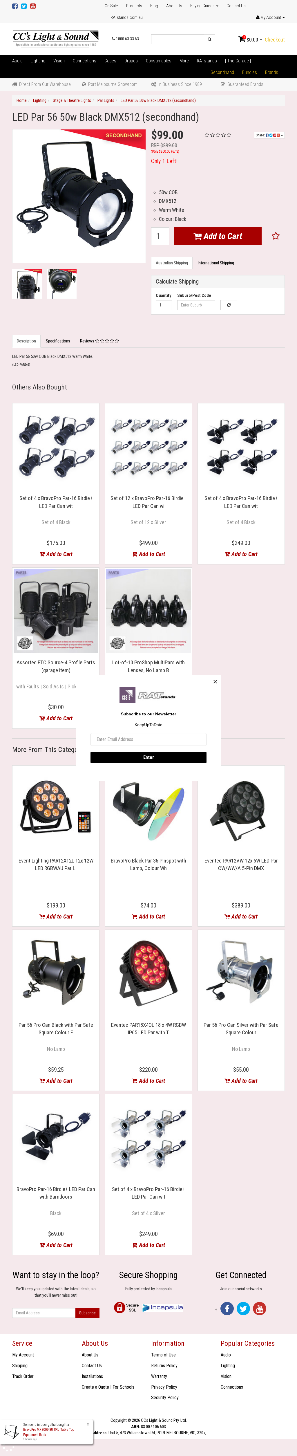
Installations (92, 1376)
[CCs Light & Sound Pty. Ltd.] (55, 39)
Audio (17, 61)
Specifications (58, 341)
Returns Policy (164, 1365)
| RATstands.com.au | (126, 17)
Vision (59, 61)
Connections (84, 61)
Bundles (249, 72)
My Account (23, 1355)
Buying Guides (202, 5)
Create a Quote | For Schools (108, 1387)
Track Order (23, 1376)
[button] (276, 236)
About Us (174, 5)
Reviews (87, 341)
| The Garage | (238, 61)
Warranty (159, 1376)
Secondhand (222, 72)
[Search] (209, 39)
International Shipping (216, 263)
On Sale (111, 5)
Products (134, 5)
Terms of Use (163, 1355)
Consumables (158, 61)
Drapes (131, 61)
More (184, 61)
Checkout (275, 40)
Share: (261, 135)
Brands (271, 72)
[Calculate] (228, 305)
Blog (154, 5)
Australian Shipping (172, 263)
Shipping (20, 1365)
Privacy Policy (164, 1387)
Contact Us (236, 5)
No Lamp (56, 1049)
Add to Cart (222, 236)
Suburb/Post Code (194, 295)
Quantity (163, 295)
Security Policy (165, 1397)
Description (26, 341)
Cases (110, 61)
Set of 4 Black (55, 522)
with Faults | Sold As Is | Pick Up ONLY (55, 686)
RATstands (207, 61)
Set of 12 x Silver (148, 522)
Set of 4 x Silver (148, 1213)
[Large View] (27, 284)
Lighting (38, 61)
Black (55, 1213)
